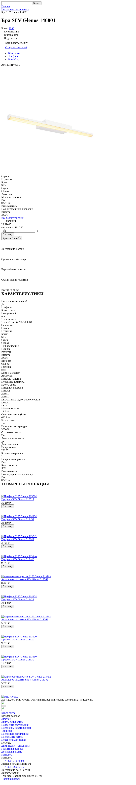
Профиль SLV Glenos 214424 (17, 599)
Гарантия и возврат (12, 748)
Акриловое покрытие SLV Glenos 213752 (24, 679)
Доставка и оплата (11, 751)
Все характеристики (12, 217)
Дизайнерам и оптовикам (15, 745)
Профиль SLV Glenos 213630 (17, 659)
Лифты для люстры (12, 721)
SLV (11, 28)
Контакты (6, 754)
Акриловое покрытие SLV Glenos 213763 (24, 579)
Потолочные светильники (16, 727)
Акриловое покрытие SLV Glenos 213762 (24, 619)
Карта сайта (8, 712)
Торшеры (6, 730)
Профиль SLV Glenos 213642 (17, 539)
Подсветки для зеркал (13, 739)
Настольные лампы (12, 736)
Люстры (6, 718)
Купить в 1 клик (10, 238)
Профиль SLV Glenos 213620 (17, 639)
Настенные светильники (15, 9)
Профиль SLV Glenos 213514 (17, 499)
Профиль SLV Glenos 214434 (17, 519)
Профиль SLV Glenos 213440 (17, 559)
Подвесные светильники (15, 724)
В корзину (8, 234)
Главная (5, 6)
